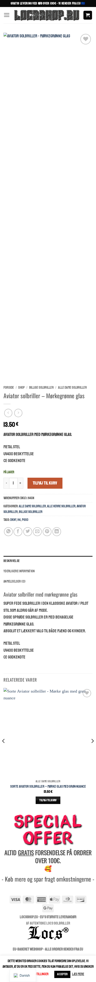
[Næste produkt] (8, 413)
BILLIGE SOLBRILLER (41, 387)
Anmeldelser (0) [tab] (14, 581)
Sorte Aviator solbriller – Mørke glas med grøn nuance (48, 786)
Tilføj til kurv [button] (48, 800)
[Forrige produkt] (18, 413)
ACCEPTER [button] (62, 974)
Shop (21, 387)
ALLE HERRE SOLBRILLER (61, 506)
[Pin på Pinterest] (47, 531)
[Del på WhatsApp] (8, 531)
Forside (8, 387)
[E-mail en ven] (37, 531)
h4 (19, 520)
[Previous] (4, 750)
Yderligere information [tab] (19, 571)
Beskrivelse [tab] (11, 561)
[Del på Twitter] (27, 531)
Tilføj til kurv (45, 483)
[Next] (92, 750)
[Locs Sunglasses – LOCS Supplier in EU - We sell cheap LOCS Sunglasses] (47, 15)
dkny (13, 520)
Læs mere (78, 974)
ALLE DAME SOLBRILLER (72, 387)
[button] (6, 15)
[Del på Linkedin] (56, 531)
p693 (25, 520)
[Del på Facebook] (18, 531)
